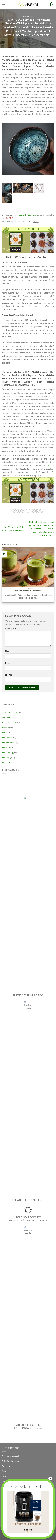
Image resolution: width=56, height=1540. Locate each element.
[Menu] (3, 4)
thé (48, 465)
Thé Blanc (6, 738)
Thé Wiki (6, 763)
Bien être (6, 717)
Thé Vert (6, 758)
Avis (4, 1481)
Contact (5, 1471)
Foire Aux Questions (11, 1461)
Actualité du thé (9, 713)
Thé (3, 733)
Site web (8, 675)
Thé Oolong (7, 753)
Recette (5, 727)
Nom (7, 651)
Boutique (6, 1466)
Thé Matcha (28, 16)
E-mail (8, 663)
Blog (4, 1476)
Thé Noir (6, 748)
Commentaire (11, 629)
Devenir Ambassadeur (12, 1456)
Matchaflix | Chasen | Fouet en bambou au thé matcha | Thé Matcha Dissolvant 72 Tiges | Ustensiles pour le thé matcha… (41, 528)
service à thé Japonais (25, 215)
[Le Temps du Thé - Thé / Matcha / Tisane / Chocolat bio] (28, 4)
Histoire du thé (9, 723)
